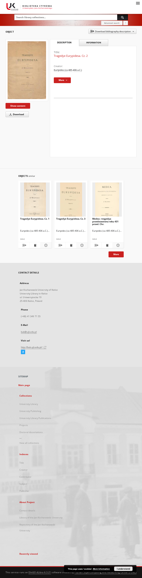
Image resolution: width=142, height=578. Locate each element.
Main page (24, 385)
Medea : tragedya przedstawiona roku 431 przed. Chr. (105, 221)
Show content (17, 105)
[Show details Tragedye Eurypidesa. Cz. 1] (45, 245)
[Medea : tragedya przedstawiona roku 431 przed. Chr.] (107, 201)
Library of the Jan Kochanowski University (40, 517)
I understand (123, 568)
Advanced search (111, 23)
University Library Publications (35, 418)
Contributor (25, 476)
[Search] (122, 17)
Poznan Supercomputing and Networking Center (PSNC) (105, 572)
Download (18, 114)
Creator (23, 469)
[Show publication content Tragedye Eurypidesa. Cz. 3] (70, 245)
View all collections (29, 443)
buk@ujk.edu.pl (29, 331)
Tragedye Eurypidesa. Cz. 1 (34, 218)
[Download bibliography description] (23, 245)
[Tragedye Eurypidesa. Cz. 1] (35, 201)
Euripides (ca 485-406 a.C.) (68, 70)
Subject (23, 483)
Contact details (27, 510)
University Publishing (30, 411)
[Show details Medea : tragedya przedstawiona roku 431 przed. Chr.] (117, 245)
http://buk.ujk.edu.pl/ (32, 347)
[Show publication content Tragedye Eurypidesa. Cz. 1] (34, 245)
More (116, 254)
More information (101, 568)
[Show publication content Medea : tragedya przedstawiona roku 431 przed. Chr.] (107, 245)
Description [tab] (64, 42)
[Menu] (137, 3)
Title (21, 462)
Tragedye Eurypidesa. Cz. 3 (70, 218)
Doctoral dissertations (31, 432)
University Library (28, 404)
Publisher (24, 490)
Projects (23, 425)
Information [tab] (93, 42)
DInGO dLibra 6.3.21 (39, 572)
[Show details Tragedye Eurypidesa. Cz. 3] (81, 245)
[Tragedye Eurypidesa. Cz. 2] (27, 70)
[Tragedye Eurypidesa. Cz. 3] (71, 201)
